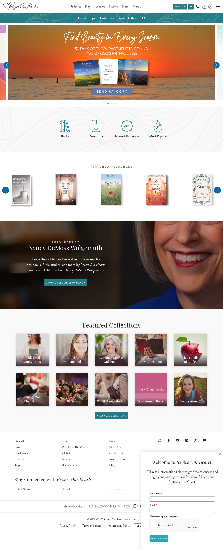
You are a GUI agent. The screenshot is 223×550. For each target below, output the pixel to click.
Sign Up (120, 489)
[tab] (108, 103)
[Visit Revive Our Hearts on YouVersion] (204, 440)
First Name (23, 489)
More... (137, 6)
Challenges (21, 453)
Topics (93, 18)
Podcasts (75, 6)
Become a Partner (72, 465)
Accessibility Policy (119, 525)
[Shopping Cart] (204, 7)
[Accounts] (210, 7)
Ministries (120, 519)
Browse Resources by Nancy (65, 282)
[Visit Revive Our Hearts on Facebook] (168, 440)
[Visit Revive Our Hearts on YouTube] (177, 440)
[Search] (143, 18)
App (17, 465)
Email (66, 489)
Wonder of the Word (74, 446)
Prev (6, 65)
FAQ (112, 465)
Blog (17, 446)
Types (120, 18)
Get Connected (159, 538)
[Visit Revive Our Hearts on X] (195, 440)
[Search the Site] (198, 6)
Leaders (100, 6)
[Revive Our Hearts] (21, 6)
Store (125, 6)
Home (82, 18)
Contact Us (116, 453)
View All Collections (111, 415)
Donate (180, 6)
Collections (107, 18)
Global (66, 453)
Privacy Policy (68, 525)
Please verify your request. (165, 516)
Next (216, 65)
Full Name (156, 493)
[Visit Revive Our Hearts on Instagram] (159, 440)
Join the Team (117, 459)
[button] (217, 7)
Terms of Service (91, 525)
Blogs (88, 6)
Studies (113, 6)
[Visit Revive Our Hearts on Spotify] (186, 440)
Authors (132, 18)
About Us (115, 446)
